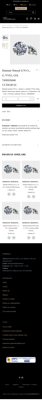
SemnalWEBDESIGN (32, 394)
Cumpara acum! (20, 8)
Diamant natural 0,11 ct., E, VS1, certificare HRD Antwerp (31, 187)
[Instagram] (22, 377)
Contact (5, 286)
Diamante (9, 25)
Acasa (7, 384)
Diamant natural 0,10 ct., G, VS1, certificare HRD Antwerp (11, 228)
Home (3, 25)
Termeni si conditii (8, 299)
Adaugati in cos (21, 105)
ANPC (5, 282)
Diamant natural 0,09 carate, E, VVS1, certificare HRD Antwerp (31, 228)
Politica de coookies (9, 307)
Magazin (5, 295)
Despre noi (6, 290)
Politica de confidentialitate (11, 303)
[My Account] (27, 18)
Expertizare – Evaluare (30, 384)
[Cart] (35, 18)
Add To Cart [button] (9, 194)
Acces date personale (9, 311)
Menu (38, 18)
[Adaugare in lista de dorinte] (14, 194)
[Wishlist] (31, 18)
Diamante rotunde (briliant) (21, 25)
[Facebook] (20, 377)
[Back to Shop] (37, 70)
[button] (33, 12)
